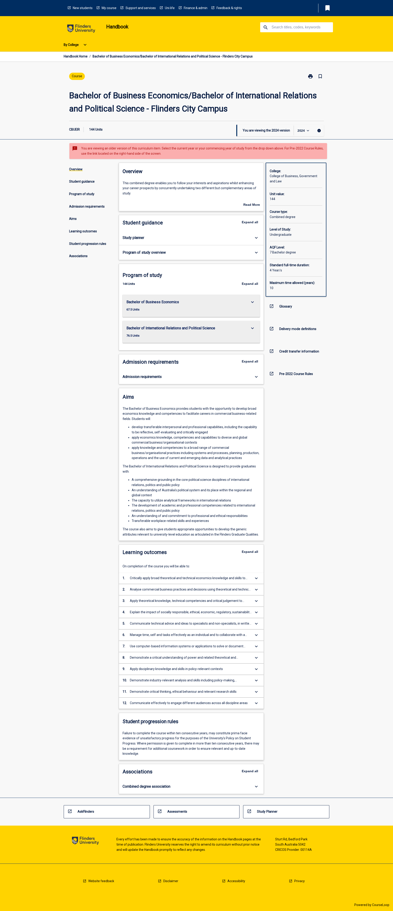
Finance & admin (195, 8)
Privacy (299, 881)
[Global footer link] (85, 841)
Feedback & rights (229, 8)
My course (109, 8)
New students (83, 8)
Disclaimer (170, 881)
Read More (251, 205)
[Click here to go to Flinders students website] (81, 29)
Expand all (250, 222)
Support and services (141, 8)
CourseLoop (380, 905)
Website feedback (101, 881)
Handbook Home (76, 56)
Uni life (170, 8)
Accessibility (236, 881)
